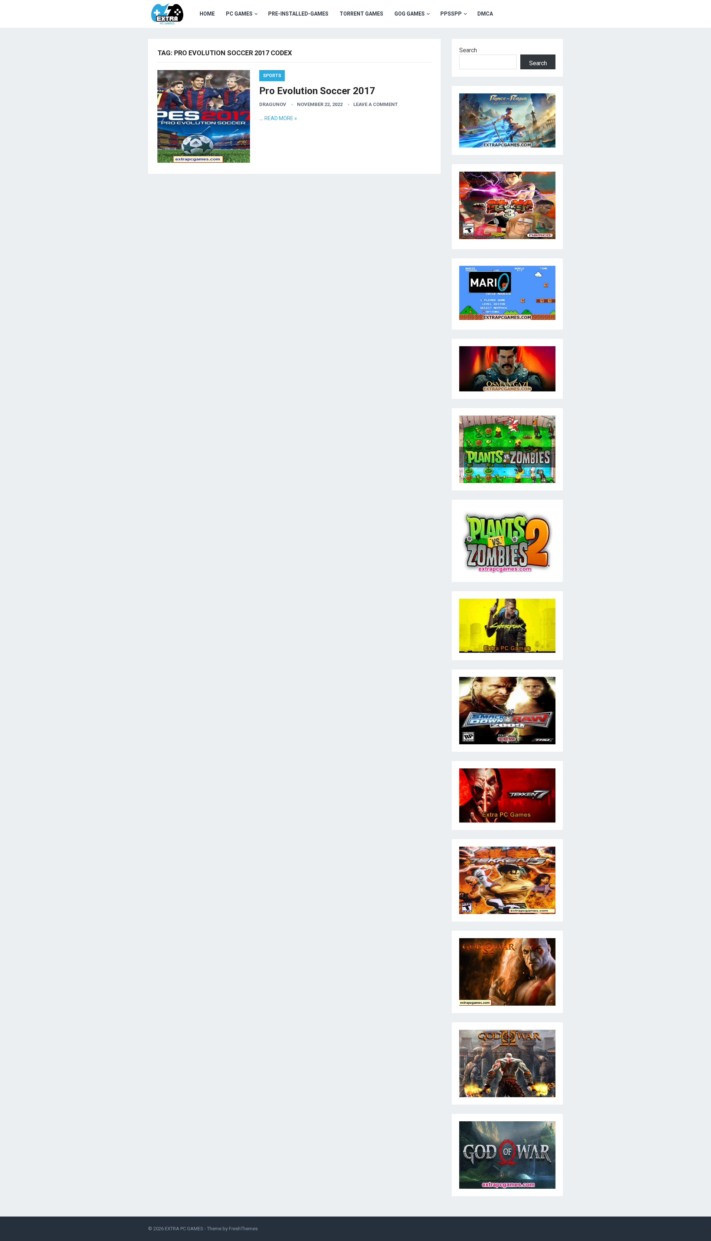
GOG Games (409, 14)
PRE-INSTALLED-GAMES (298, 14)
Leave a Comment (375, 104)
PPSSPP (451, 14)
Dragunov (272, 104)
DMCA (485, 14)
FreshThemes (243, 1228)
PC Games (239, 14)
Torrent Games (361, 14)
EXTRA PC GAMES (184, 1228)
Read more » (280, 118)
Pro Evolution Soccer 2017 (317, 90)
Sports (272, 75)
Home (207, 14)
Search (468, 50)
